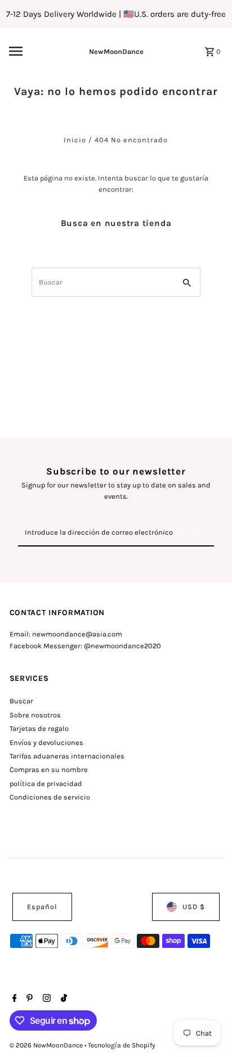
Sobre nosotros (35, 715)
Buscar (21, 701)
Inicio (75, 139)
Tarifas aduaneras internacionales (67, 756)
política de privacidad (46, 783)
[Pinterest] (28, 999)
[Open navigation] (30, 51)
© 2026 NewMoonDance (47, 1045)
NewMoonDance (116, 51)
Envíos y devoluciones (46, 742)
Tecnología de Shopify (121, 1045)
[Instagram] (45, 999)
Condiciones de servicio (50, 797)
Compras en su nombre (49, 769)
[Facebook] (13, 999)
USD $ (193, 906)
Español (42, 906)
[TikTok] (62, 999)
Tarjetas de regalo (39, 728)
